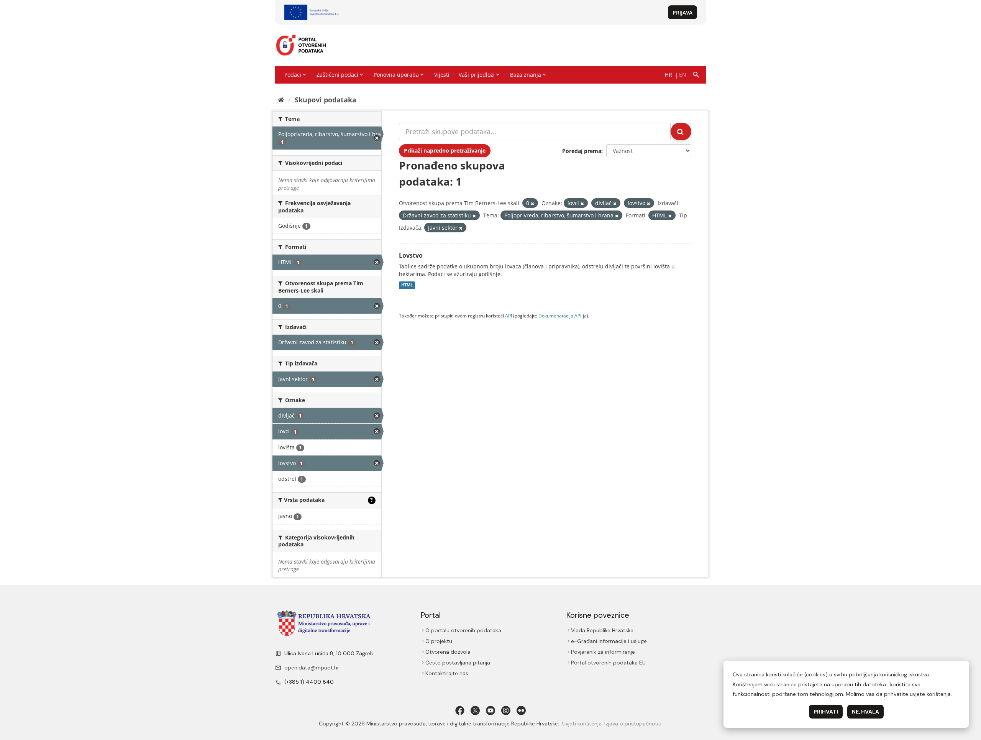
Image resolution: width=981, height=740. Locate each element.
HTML (407, 285)
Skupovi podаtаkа (325, 99)
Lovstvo (411, 255)
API (508, 315)
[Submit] (681, 131)
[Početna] (281, 99)
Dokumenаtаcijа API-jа (562, 315)
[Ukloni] (532, 203)
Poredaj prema (581, 151)
